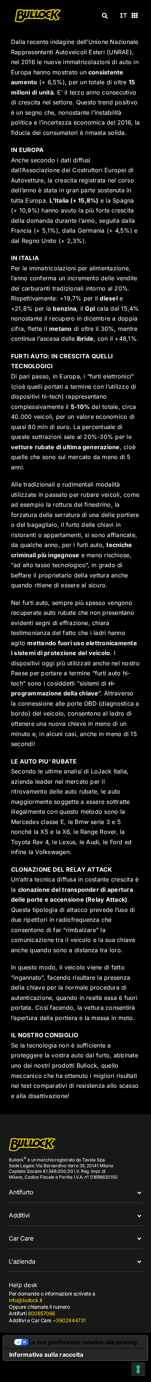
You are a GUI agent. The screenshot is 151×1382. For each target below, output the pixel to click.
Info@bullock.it (26, 1300)
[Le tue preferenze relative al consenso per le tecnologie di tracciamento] (138, 1369)
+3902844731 (69, 1320)
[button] (75, 1192)
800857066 (41, 1313)
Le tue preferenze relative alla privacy (83, 1342)
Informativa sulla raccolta (46, 1354)
